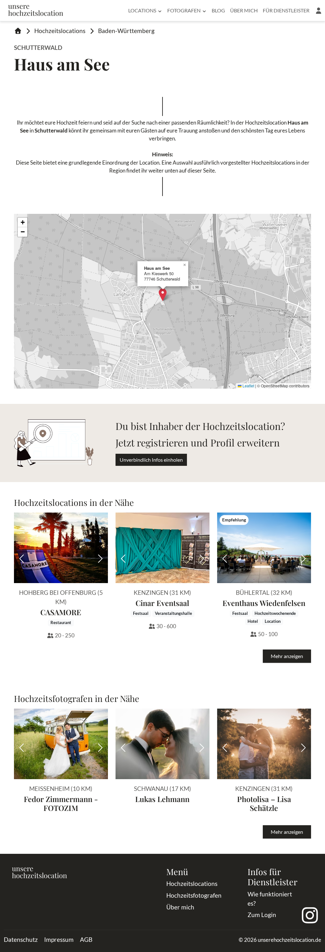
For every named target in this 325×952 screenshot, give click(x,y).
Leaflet (248, 385)
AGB (86, 939)
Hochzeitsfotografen (194, 895)
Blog (218, 10)
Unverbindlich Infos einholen (151, 460)
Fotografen (184, 10)
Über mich (244, 10)
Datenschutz (21, 939)
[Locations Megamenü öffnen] (159, 10)
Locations (142, 10)
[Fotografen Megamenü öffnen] (204, 10)
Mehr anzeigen (287, 656)
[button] (318, 10)
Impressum (59, 939)
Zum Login (262, 914)
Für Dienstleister (286, 10)
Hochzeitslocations (59, 30)
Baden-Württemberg (126, 30)
